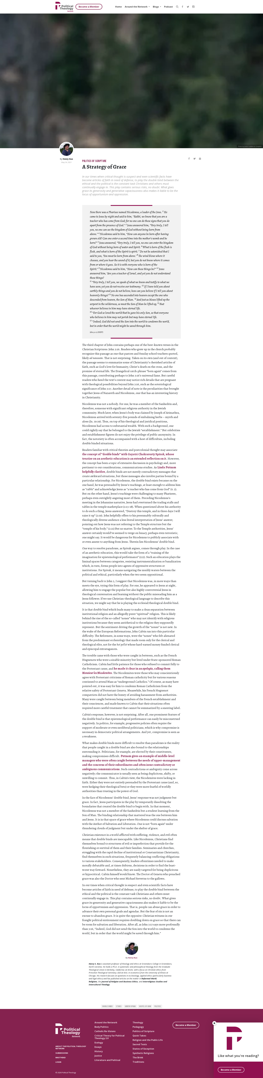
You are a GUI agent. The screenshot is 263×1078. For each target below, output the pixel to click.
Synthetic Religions (143, 1053)
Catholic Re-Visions (105, 1031)
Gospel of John (145, 1006)
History (99, 1051)
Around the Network (136, 6)
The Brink (138, 1057)
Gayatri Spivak (130, 1006)
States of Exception (143, 1048)
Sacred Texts (140, 1044)
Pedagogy (138, 1026)
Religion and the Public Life (148, 1040)
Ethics (118, 1006)
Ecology (99, 1042)
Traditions (138, 1061)
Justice (98, 1055)
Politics (157, 1006)
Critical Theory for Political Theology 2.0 (110, 1037)
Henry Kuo (68, 159)
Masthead (60, 1057)
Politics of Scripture (94, 161)
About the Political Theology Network (70, 1047)
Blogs (156, 6)
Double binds (107, 1006)
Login (58, 1062)
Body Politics (101, 1026)
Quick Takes (139, 1035)
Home (118, 6)
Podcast (168, 6)
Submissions (61, 1053)
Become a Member (89, 6)
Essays (98, 1046)
